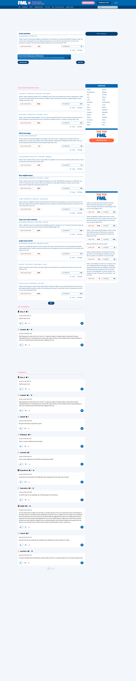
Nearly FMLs (69, 7)
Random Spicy (39, 7)
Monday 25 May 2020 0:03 (25, 510)
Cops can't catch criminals (28, 219)
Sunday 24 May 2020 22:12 (25, 456)
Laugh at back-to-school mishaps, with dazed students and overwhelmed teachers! (44, 57)
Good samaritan (24, 33)
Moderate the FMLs (104, 2)
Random (25, 7)
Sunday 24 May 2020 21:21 (25, 438)
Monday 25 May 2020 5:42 (25, 537)
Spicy (31, 7)
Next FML (80, 62)
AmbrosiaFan (24, 488)
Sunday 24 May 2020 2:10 (25, 315)
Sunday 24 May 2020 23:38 (25, 492)
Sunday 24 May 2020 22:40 (25, 474)
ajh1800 (22, 506)
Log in (116, 2)
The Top (47, 7)
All (19, 7)
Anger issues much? (26, 241)
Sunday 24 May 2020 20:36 (25, 420)
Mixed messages (25, 133)
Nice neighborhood (26, 175)
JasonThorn (23, 551)
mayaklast (23, 329)
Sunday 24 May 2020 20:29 (25, 333)
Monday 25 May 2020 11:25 (25, 555)
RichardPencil (24, 470)
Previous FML (23, 62)
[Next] (54, 569)
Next (51, 303)
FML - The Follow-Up (58, 7)
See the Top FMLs (102, 140)
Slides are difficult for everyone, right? (97, 244)
